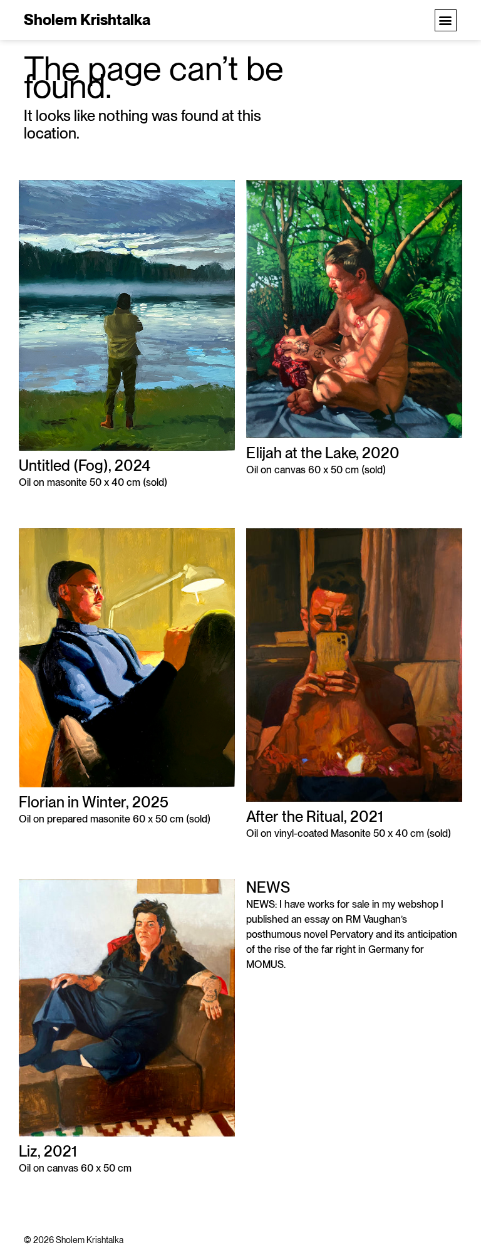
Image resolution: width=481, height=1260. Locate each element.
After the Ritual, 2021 (314, 816)
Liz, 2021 (48, 1151)
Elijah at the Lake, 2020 (323, 453)
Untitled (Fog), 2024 (84, 465)
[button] (446, 20)
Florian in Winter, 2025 (93, 802)
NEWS (268, 887)
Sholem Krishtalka (87, 20)
